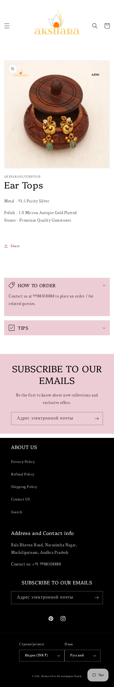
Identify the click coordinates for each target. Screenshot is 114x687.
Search (16, 512)
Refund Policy (22, 474)
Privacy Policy (23, 461)
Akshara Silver (48, 676)
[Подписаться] (96, 418)
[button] (7, 26)
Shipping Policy (24, 486)
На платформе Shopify (69, 676)
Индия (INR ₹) (36, 655)
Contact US (20, 499)
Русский (77, 655)
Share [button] (15, 246)
